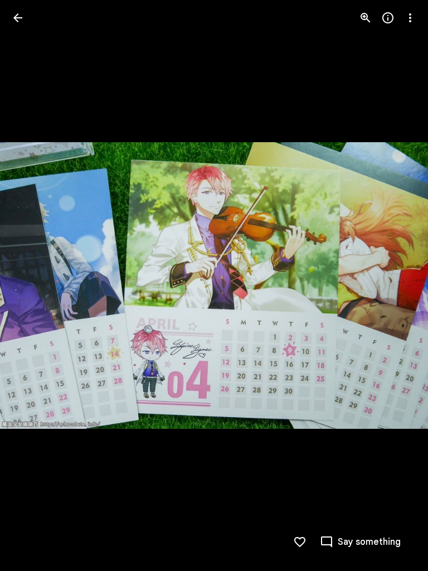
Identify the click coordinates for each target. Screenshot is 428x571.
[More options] (410, 18)
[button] (31, 285)
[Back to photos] (17, 17)
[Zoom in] (365, 18)
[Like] (300, 542)
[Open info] (388, 18)
